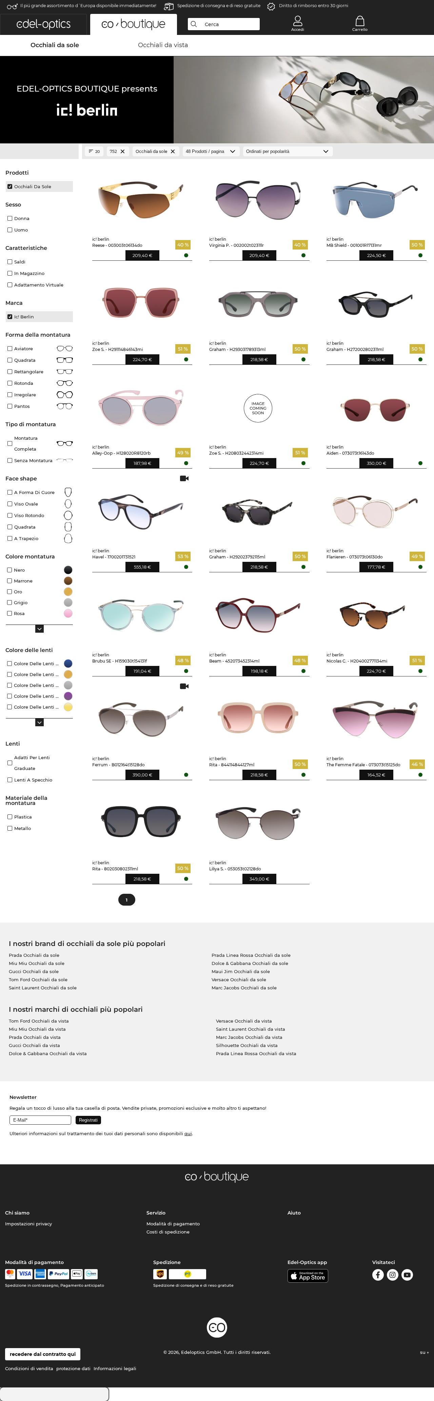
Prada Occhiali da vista (35, 1037)
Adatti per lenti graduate (32, 763)
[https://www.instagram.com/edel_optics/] (392, 1276)
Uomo (21, 230)
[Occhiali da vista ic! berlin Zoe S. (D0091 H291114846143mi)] (141, 300)
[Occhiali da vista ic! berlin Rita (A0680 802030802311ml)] (141, 820)
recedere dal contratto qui (43, 1354)
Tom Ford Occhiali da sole (38, 979)
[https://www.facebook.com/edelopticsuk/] (378, 1276)
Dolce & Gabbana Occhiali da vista (48, 1053)
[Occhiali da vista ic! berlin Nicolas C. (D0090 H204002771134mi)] (375, 612)
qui (188, 1133)
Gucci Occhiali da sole (34, 971)
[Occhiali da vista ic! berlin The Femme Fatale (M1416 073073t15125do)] (375, 716)
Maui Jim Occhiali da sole (241, 971)
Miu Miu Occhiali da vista (37, 1029)
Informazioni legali (115, 1368)
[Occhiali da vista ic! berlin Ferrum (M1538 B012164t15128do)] (141, 716)
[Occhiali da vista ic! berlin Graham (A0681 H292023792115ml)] (258, 508)
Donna (21, 218)
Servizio (155, 1213)
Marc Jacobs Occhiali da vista (249, 1037)
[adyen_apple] (77, 1274)
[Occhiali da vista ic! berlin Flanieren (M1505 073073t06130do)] (375, 508)
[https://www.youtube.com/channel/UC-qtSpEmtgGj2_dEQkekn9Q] (407, 1276)
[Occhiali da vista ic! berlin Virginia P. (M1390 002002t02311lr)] (258, 197)
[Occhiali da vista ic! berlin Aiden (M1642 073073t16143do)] (375, 404)
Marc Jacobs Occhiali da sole (244, 987)
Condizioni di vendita (29, 1368)
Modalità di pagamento (173, 1223)
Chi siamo (17, 1213)
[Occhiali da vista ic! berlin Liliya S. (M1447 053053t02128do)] (258, 820)
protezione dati (73, 1368)
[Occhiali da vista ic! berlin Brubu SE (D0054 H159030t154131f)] (141, 612)
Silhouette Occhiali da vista (247, 1045)
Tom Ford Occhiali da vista (39, 1021)
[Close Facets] (39, 151)
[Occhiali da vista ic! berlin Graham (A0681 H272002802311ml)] (375, 300)
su (423, 1352)
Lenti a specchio (33, 780)
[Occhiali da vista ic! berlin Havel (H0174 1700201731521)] (141, 508)
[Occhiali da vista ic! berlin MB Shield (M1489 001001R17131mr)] (375, 197)
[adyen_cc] (10, 1274)
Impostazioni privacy (28, 1223)
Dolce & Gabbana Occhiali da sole (250, 963)
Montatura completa (26, 443)
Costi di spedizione (168, 1232)
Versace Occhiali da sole (239, 979)
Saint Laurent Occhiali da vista (250, 1029)
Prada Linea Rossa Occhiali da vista (256, 1053)
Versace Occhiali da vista (244, 1021)
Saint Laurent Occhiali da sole (43, 987)
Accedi (297, 29)
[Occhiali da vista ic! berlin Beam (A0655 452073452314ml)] (258, 612)
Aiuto (294, 1213)
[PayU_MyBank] (91, 1274)
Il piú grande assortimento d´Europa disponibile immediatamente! (88, 5)
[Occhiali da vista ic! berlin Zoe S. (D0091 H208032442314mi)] (258, 404)
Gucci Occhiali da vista (34, 1045)
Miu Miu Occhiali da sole (36, 963)
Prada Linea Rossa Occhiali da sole (251, 955)
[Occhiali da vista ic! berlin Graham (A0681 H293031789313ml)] (258, 300)
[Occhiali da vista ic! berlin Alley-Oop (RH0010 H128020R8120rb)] (141, 404)
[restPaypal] (58, 1274)
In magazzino (29, 273)
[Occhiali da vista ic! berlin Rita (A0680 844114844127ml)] (258, 716)
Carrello (360, 29)
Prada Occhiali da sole (34, 955)
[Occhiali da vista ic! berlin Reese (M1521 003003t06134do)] (141, 197)
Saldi (19, 261)
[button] (43, 24)
